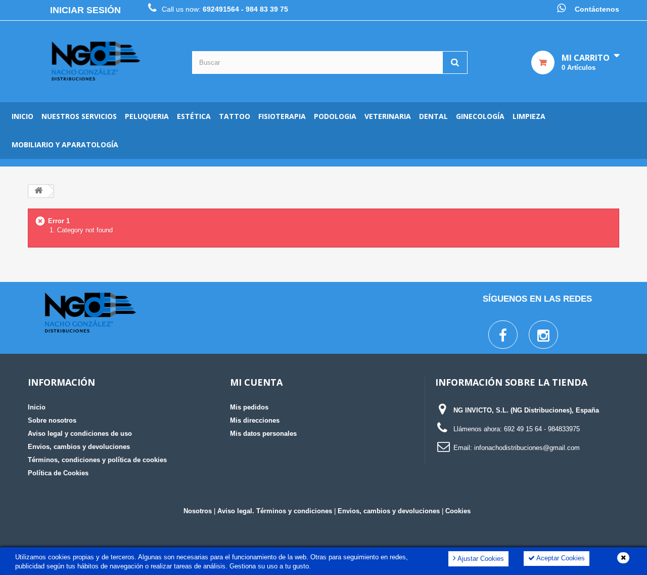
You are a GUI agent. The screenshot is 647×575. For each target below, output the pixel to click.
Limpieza (529, 116)
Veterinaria (387, 116)
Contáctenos (597, 9)
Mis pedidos (249, 407)
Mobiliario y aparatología (65, 144)
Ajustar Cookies (480, 558)
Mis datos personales (263, 433)
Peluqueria (147, 116)
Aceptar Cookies (560, 558)
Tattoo (234, 116)
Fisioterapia (282, 116)
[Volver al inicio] (38, 191)
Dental (433, 116)
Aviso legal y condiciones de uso (80, 433)
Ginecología (480, 116)
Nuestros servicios (79, 116)
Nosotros (197, 511)
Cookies (458, 511)
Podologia (335, 116)
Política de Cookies (58, 473)
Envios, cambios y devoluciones (79, 446)
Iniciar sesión (85, 10)
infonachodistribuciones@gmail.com (527, 447)
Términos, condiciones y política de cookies (97, 460)
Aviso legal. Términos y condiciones (274, 511)
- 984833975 (562, 429)
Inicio (22, 116)
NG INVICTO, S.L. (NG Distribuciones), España (526, 410)
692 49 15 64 (523, 429)
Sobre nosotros (52, 420)
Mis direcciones (255, 420)
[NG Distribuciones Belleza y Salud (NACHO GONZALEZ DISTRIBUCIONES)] (96, 61)
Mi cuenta (256, 382)
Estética (194, 116)
